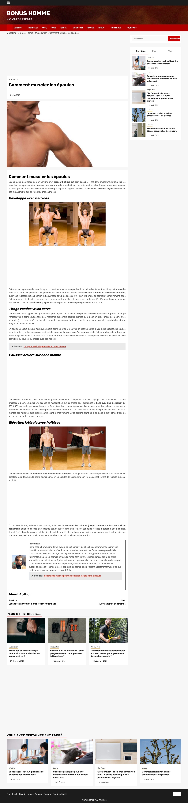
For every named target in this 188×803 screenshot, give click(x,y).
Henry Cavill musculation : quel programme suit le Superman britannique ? (67, 653)
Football (116, 28)
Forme (63, 28)
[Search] (179, 28)
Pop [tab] (154, 51)
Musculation (41, 33)
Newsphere (87, 800)
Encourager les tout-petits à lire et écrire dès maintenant (162, 62)
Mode (53, 28)
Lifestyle (78, 28)
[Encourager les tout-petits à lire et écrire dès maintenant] (138, 63)
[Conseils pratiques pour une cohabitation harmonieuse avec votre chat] (138, 79)
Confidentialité (60, 794)
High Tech (33, 28)
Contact (132, 28)
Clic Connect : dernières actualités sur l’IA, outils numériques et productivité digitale (160, 97)
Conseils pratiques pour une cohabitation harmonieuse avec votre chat (162, 78)
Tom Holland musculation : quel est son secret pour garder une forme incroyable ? (108, 653)
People (90, 28)
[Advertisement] (67, 55)
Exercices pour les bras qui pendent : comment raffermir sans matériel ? (24, 653)
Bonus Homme (28, 13)
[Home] (9, 28)
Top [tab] (170, 51)
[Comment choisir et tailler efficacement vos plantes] (138, 115)
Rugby (101, 28)
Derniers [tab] (140, 51)
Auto (44, 28)
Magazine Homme (15, 33)
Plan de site (12, 794)
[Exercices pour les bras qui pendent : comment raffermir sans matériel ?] (26, 630)
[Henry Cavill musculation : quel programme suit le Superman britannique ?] (67, 630)
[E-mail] (13, 587)
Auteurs (38, 794)
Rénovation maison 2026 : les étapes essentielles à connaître (162, 129)
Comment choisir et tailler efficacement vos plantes (159, 114)
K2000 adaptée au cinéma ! (112, 602)
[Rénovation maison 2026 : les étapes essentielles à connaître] (138, 130)
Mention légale (26, 794)
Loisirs (18, 28)
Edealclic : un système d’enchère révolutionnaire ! (33, 602)
